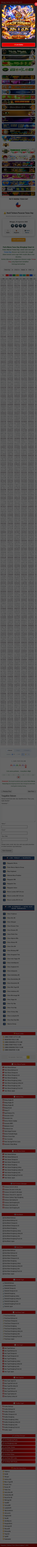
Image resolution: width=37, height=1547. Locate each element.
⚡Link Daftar (18, 44)
